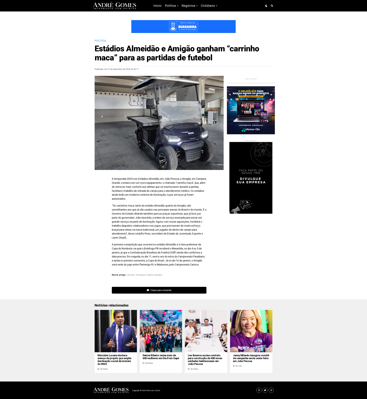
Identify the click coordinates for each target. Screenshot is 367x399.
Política (170, 5)
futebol (150, 275)
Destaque (141, 275)
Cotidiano (208, 5)
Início (157, 5)
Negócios (188, 5)
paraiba (158, 275)
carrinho (131, 275)
